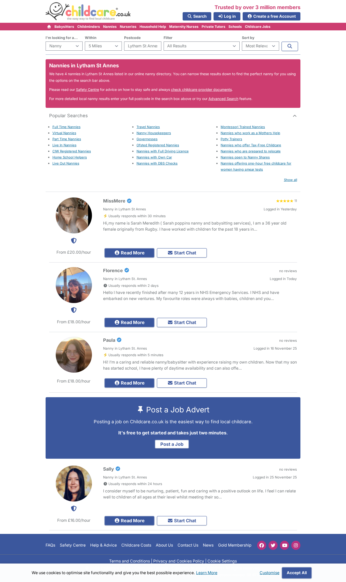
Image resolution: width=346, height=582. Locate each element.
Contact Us (188, 545)
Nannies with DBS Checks (157, 163)
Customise (269, 572)
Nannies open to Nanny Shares (245, 157)
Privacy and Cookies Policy (178, 560)
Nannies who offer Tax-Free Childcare (251, 145)
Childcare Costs (136, 545)
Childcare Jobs (258, 27)
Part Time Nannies (66, 139)
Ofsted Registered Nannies (158, 145)
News (208, 545)
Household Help (153, 27)
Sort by (248, 37)
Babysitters (64, 27)
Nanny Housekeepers (154, 133)
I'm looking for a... (62, 37)
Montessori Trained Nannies (243, 127)
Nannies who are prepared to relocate (251, 151)
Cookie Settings (222, 560)
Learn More (206, 572)
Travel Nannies (148, 127)
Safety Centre (87, 89)
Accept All (297, 572)
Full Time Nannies (66, 127)
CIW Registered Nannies (71, 151)
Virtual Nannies (64, 133)
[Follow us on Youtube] (284, 545)
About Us (164, 545)
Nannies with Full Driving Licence (163, 151)
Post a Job (171, 444)
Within (91, 37)
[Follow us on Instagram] (295, 545)
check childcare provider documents (201, 89)
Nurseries (128, 27)
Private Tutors (213, 27)
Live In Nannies (64, 145)
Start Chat (184, 252)
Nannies (110, 27)
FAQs (50, 545)
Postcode (132, 37)
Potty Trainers (231, 139)
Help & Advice (103, 545)
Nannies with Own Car (154, 157)
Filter (168, 37)
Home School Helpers (69, 157)
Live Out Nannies (65, 163)
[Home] (49, 26)
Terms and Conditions (129, 560)
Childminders (88, 27)
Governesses (147, 139)
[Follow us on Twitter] (273, 545)
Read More (132, 252)
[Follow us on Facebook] (261, 545)
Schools (235, 27)
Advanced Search (223, 98)
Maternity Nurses (184, 27)
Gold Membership (235, 545)
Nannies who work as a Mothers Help (250, 133)
